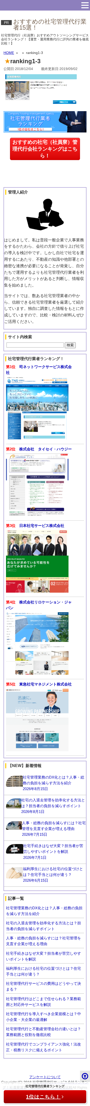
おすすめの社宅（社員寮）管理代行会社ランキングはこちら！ (45, 148)
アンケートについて (45, 1077)
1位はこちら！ (43, 1096)
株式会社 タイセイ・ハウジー (45, 449)
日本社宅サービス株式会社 (41, 525)
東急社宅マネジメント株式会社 (45, 684)
